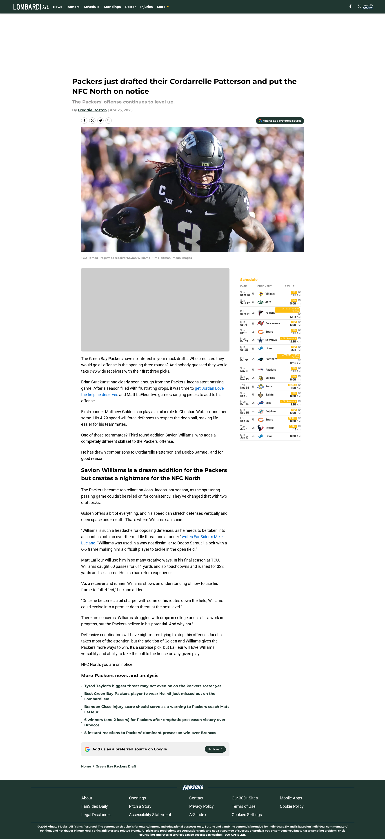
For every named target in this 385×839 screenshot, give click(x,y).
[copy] (108, 120)
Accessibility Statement (150, 814)
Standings (112, 7)
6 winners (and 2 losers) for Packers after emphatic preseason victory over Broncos (154, 722)
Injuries (146, 7)
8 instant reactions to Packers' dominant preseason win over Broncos (150, 733)
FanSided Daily (94, 806)
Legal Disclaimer (96, 814)
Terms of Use (244, 806)
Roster (130, 7)
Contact (196, 798)
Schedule (91, 7)
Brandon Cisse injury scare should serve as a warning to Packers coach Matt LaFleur (156, 709)
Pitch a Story (140, 806)
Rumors (73, 7)
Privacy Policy (201, 806)
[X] (359, 6)
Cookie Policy (292, 806)
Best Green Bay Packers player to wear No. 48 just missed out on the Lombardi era (149, 696)
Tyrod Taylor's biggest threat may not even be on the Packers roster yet (152, 686)
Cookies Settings (247, 814)
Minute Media (57, 826)
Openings (137, 798)
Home (86, 766)
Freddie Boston (92, 110)
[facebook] (350, 6)
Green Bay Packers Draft (116, 766)
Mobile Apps (291, 798)
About (86, 798)
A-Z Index (197, 814)
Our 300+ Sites (245, 798)
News (57, 7)
